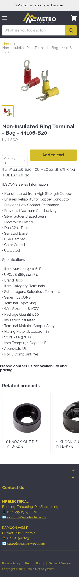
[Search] (71, 30)
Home (7, 44)
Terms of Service (59, 563)
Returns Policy (34, 563)
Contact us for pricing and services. (41, 5)
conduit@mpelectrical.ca (26, 517)
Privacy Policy (11, 563)
